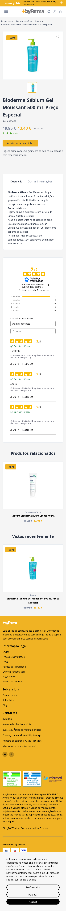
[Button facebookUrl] (5, 754)
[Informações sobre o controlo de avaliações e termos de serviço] (48, 285)
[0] (60, 12)
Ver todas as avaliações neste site (34, 290)
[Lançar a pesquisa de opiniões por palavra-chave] (53, 331)
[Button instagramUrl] (11, 754)
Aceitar (33, 901)
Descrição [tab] (16, 181)
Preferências (33, 887)
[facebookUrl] (5, 754)
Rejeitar (33, 894)
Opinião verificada (22, 346)
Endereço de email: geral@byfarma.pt (22, 735)
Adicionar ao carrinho (20, 143)
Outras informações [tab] (40, 181)
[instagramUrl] (11, 754)
